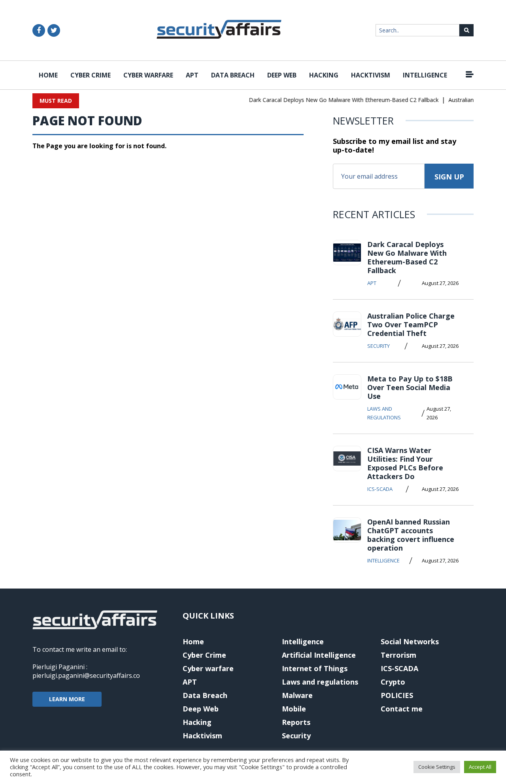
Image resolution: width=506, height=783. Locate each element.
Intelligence (425, 75)
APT (192, 75)
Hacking (323, 75)
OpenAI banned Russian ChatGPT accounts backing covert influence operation (410, 535)
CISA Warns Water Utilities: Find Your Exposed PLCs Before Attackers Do (405, 463)
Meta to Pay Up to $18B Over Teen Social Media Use (410, 387)
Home (48, 75)
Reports (296, 722)
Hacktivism (370, 75)
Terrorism (398, 655)
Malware (297, 695)
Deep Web (281, 75)
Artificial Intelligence (319, 655)
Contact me (402, 708)
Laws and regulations (384, 413)
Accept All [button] (480, 766)
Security (378, 345)
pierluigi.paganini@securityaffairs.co (86, 675)
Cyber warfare (148, 75)
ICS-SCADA (380, 488)
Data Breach (233, 75)
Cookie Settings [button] (436, 766)
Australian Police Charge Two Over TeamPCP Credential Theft (411, 324)
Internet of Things (314, 668)
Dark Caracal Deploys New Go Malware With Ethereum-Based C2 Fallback (338, 100)
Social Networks (410, 641)
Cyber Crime (90, 75)
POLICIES (397, 695)
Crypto (393, 682)
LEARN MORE (67, 699)
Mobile (294, 708)
